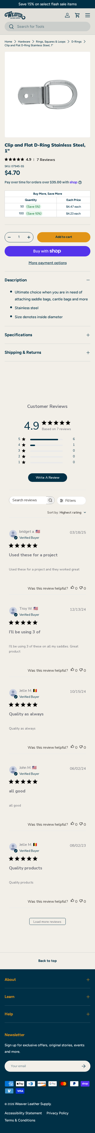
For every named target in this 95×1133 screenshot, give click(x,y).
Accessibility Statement (23, 1113)
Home (8, 41)
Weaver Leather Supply (33, 1104)
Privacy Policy (57, 1113)
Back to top (47, 961)
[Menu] (88, 15)
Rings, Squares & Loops (50, 41)
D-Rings (76, 41)
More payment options (48, 263)
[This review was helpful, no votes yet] (72, 588)
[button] (77, 15)
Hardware (24, 41)
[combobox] (47, 26)
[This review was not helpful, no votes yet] (81, 588)
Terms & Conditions (20, 1120)
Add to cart (63, 237)
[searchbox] (27, 500)
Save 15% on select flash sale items (47, 4)
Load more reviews (47, 922)
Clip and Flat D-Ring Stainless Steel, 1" (29, 45)
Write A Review (47, 477)
